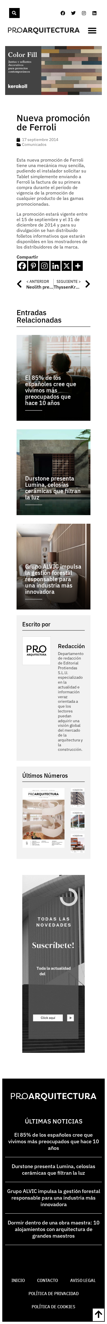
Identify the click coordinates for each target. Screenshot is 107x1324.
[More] (78, 266)
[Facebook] (62, 13)
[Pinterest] (33, 266)
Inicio (18, 1280)
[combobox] (8, 13)
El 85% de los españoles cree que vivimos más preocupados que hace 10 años (53, 1141)
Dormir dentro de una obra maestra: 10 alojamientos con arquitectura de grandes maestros (54, 1229)
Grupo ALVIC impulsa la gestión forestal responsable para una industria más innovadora (53, 1198)
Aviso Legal (83, 1280)
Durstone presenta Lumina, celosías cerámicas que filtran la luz (53, 1169)
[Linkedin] (94, 13)
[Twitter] (73, 13)
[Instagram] (83, 13)
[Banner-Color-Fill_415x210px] (53, 93)
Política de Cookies (53, 1306)
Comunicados (34, 144)
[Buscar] (14, 13)
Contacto (47, 1280)
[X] (67, 266)
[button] (92, 30)
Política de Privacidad (54, 1293)
